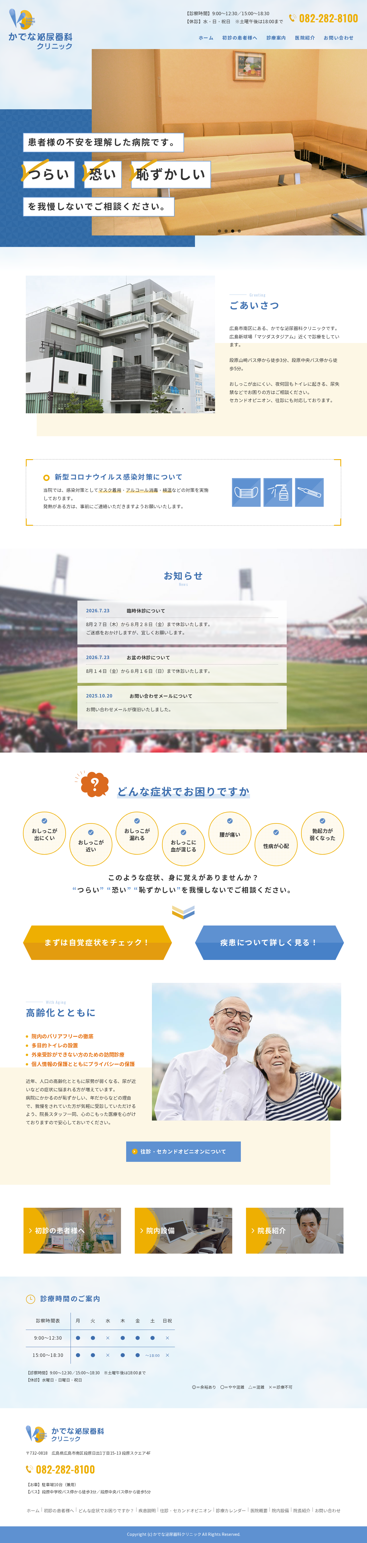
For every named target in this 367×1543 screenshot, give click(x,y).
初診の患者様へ (239, 38)
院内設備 (280, 1510)
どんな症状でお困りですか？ (106, 1510)
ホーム (206, 38)
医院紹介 (305, 38)
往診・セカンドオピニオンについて (183, 1151)
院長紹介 (302, 1510)
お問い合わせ (339, 38)
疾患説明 (147, 1510)
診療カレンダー (231, 1510)
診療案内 (276, 38)
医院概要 (259, 1510)
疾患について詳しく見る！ (269, 942)
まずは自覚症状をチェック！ (97, 942)
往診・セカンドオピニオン (186, 1510)
